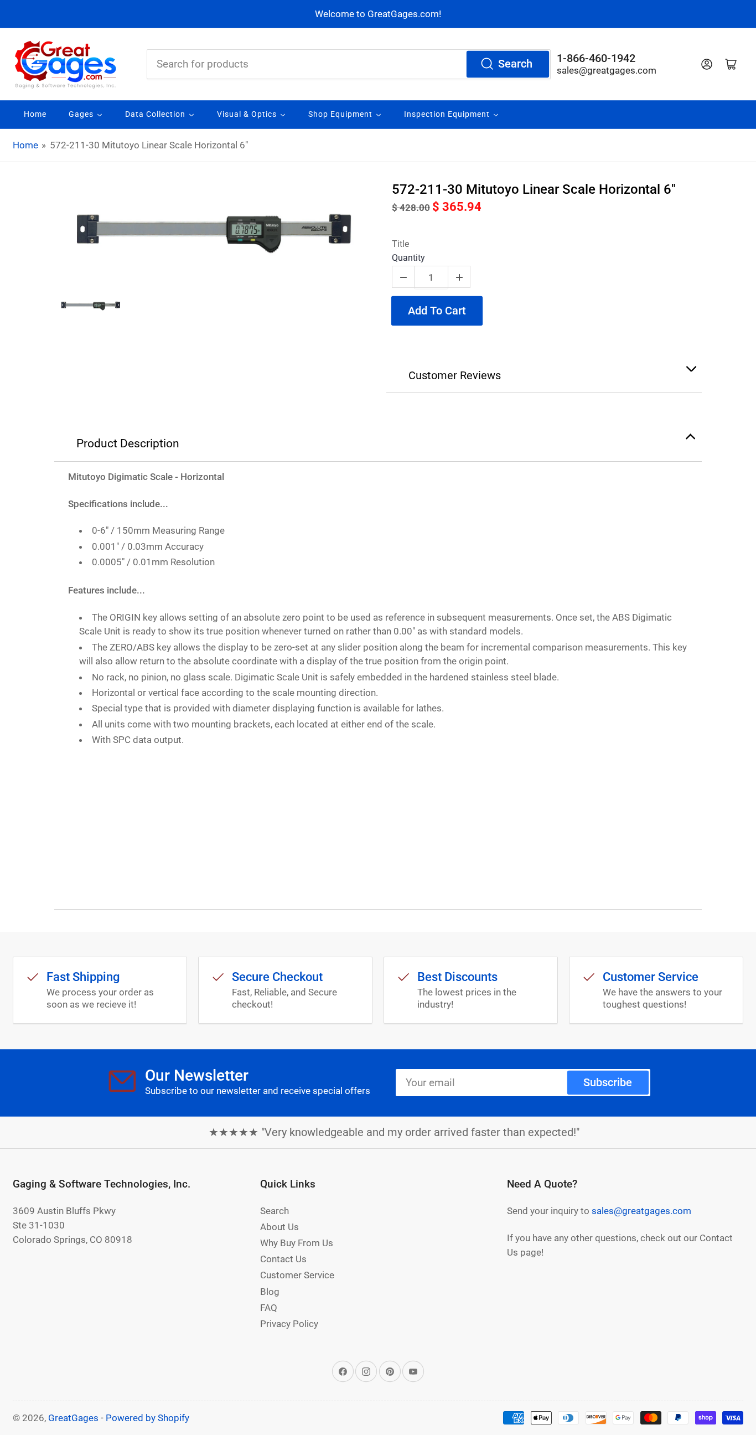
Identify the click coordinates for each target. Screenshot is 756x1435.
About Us (279, 1226)
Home (25, 145)
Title (400, 244)
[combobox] (349, 64)
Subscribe (607, 1082)
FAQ (268, 1307)
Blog (269, 1291)
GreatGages (73, 1417)
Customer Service (297, 1275)
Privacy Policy (289, 1323)
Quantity (408, 257)
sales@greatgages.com (606, 70)
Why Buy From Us (296, 1242)
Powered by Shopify (147, 1417)
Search (515, 64)
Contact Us (283, 1258)
